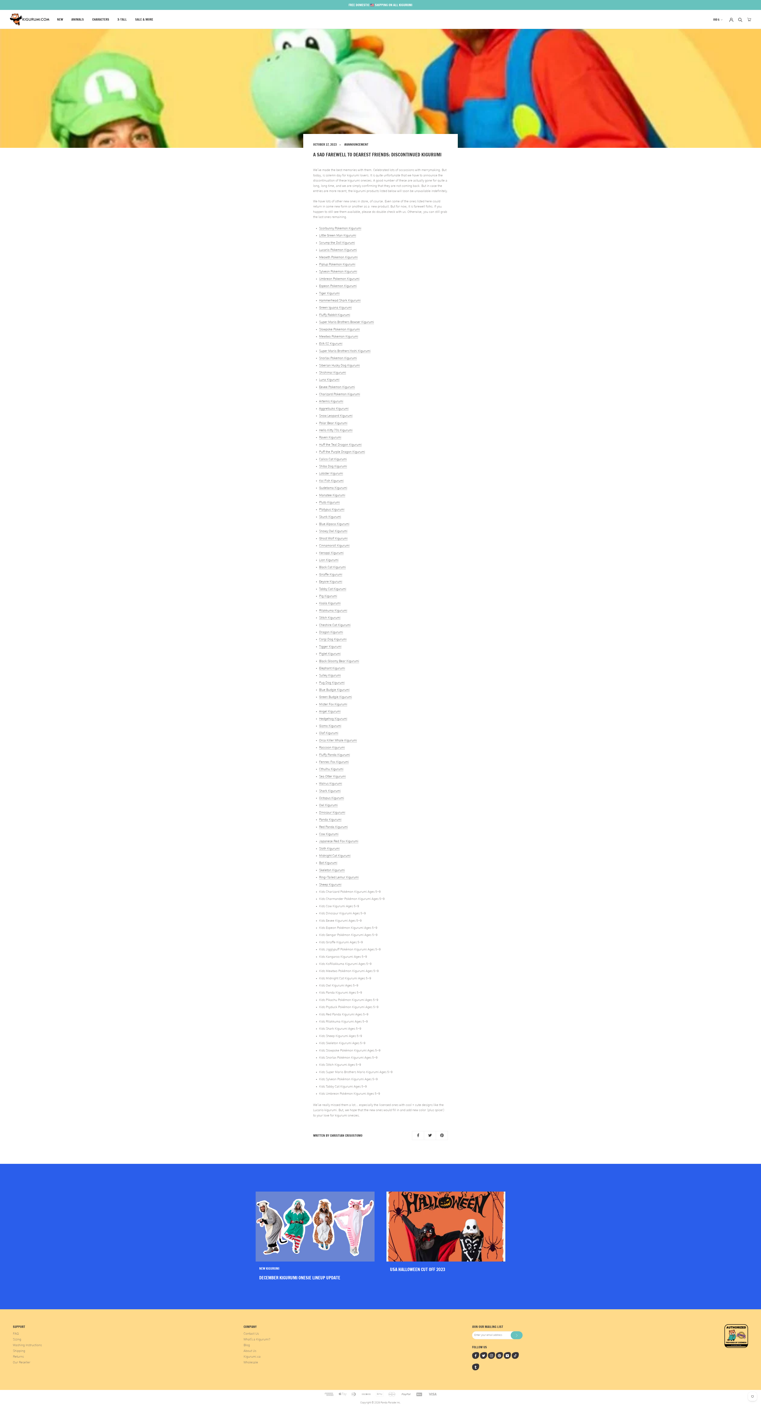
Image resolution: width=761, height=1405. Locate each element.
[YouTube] (507, 1355)
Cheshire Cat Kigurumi (335, 625)
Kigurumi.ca (252, 1356)
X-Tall (122, 19)
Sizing (17, 1339)
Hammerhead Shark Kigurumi (340, 300)
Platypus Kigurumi (331, 509)
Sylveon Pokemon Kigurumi (338, 271)
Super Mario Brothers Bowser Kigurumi (346, 322)
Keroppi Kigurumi (331, 552)
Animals (77, 19)
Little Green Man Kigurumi (337, 235)
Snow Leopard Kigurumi (336, 415)
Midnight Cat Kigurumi (335, 855)
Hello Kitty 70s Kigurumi (336, 430)
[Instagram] (491, 1355)
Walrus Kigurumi (330, 783)
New (60, 19)
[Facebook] (475, 1355)
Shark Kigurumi (330, 790)
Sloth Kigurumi (329, 848)
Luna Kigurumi (329, 379)
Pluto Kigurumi (329, 502)
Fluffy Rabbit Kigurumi (334, 314)
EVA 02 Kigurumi (330, 343)
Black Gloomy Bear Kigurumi (339, 661)
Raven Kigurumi (330, 437)
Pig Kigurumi (328, 596)
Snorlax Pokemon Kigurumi (338, 358)
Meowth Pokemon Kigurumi (338, 257)
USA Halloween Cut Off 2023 (417, 1269)
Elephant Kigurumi (332, 668)
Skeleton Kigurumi (332, 870)
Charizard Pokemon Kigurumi (339, 394)
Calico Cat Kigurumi (333, 459)
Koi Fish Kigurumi (331, 480)
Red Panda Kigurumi (333, 827)
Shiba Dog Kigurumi (333, 466)
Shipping (19, 1350)
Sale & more (144, 19)
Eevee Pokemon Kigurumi (337, 387)
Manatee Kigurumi (332, 495)
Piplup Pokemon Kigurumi (337, 264)
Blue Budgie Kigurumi (334, 689)
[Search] (740, 19)
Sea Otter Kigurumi (332, 776)
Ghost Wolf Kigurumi (333, 538)
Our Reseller (21, 1362)
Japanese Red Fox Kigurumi (338, 841)
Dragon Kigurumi (331, 632)
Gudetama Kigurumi (333, 487)
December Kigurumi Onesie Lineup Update (299, 1278)
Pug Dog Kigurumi (332, 682)
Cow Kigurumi (328, 834)
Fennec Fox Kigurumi (334, 762)
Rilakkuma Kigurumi (333, 610)
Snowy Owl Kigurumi (333, 531)
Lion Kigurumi (328, 560)
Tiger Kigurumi (329, 293)
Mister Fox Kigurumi (333, 704)
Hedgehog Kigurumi (333, 718)
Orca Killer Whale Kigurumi (338, 740)
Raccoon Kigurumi (332, 747)
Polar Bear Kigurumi (333, 423)
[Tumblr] (475, 1367)
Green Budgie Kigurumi (335, 697)
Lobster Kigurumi (331, 473)
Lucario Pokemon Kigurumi (338, 249)
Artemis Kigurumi (331, 401)
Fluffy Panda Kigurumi (334, 754)
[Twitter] (483, 1355)
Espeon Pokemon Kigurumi (338, 286)
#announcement (356, 144)
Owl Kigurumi (328, 805)
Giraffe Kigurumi (330, 574)
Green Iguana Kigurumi (335, 307)
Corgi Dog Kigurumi (333, 639)
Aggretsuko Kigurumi (334, 408)
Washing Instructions (27, 1345)
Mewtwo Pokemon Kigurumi (338, 336)
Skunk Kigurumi (330, 516)
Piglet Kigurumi (330, 653)
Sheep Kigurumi (330, 884)
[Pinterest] (499, 1355)
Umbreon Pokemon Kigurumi (339, 278)
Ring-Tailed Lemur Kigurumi (339, 877)
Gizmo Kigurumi (330, 725)
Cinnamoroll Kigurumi (334, 545)
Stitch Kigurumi (329, 617)
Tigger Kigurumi (330, 646)
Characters (100, 19)
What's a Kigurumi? (257, 1339)
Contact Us (251, 1333)
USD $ (716, 19)
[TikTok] (515, 1355)
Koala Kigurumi (330, 603)
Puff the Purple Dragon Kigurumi (342, 451)
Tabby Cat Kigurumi (332, 589)
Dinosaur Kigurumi (332, 812)
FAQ (16, 1333)
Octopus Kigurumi (331, 798)
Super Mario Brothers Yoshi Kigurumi (345, 351)
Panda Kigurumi (330, 819)
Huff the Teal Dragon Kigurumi (340, 444)
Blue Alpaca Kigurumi (334, 524)
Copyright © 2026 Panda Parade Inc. (380, 1402)
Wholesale (251, 1362)
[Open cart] (749, 19)
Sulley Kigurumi (330, 675)
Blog (247, 1345)
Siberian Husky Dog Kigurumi (339, 365)
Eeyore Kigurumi (330, 581)
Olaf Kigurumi (328, 733)
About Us (250, 1350)
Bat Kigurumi (328, 862)
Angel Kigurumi (330, 711)
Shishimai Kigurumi (332, 372)
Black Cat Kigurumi (332, 567)
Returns (18, 1356)
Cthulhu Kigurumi (331, 769)
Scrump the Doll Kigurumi (337, 242)
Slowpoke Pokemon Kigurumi (339, 329)
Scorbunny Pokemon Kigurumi (340, 228)
